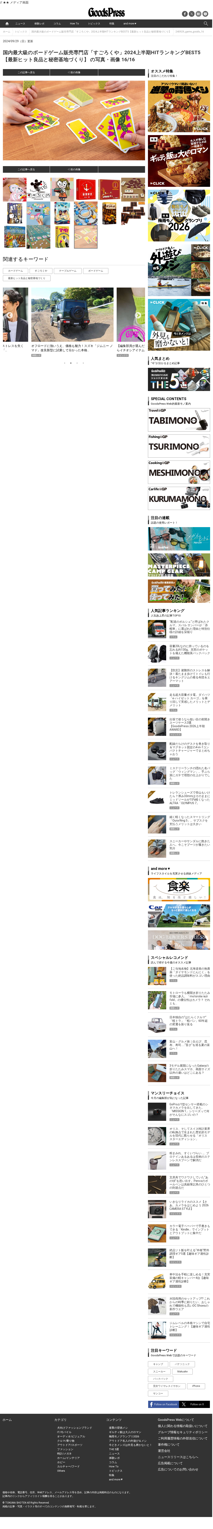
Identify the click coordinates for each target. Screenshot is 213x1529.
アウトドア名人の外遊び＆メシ (128, 1440)
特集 (111, 23)
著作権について (169, 1444)
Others (61, 1470)
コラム (57, 23)
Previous (8, 314)
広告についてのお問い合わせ (178, 1469)
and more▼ (130, 23)
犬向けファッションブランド (74, 1427)
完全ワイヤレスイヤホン (166, 1386)
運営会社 (164, 1451)
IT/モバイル (64, 1432)
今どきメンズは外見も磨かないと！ (130, 1444)
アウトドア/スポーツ (69, 1444)
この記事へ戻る (26, 72)
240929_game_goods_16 (189, 31)
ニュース (20, 23)
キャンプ (158, 1364)
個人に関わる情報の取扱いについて (183, 1426)
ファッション (65, 1449)
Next (136, 314)
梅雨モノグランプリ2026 (124, 1436)
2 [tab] (71, 363)
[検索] (206, 23)
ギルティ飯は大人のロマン (125, 1432)
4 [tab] (83, 363)
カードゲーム (15, 270)
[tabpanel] (74, 322)
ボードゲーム (95, 270)
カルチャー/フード (68, 1466)
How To (74, 23)
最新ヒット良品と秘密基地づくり (26, 278)
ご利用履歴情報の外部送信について (183, 1438)
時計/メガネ (64, 1453)
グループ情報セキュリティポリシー (183, 1432)
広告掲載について (170, 1463)
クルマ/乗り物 (65, 1440)
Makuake (182, 1371)
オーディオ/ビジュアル (71, 1436)
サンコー (158, 1393)
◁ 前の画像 (73, 72)
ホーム (6, 31)
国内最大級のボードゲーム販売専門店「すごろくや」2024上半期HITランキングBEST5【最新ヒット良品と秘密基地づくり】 (101, 31)
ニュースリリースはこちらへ (178, 1457)
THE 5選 (114, 1449)
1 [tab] (65, 363)
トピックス (94, 23)
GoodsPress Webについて (176, 1420)
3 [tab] (77, 363)
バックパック (160, 1378)
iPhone (196, 1386)
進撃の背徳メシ (118, 1427)
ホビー (61, 1462)
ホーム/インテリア (68, 1457)
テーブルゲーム (67, 270)
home (7, 23)
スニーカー (159, 1371)
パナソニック (182, 1364)
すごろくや (41, 270)
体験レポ (39, 23)
